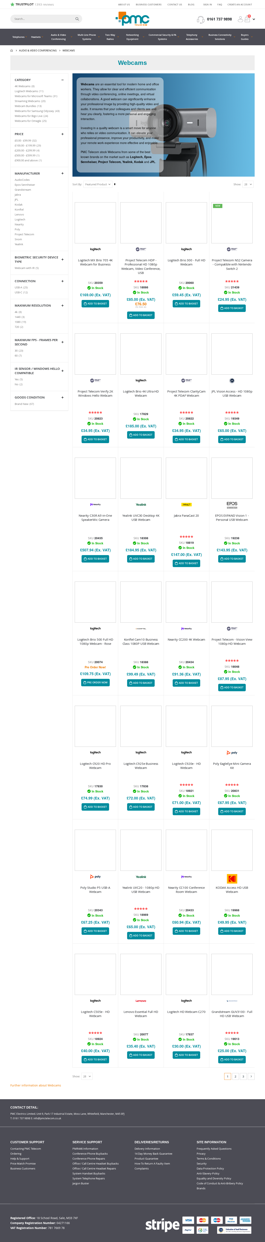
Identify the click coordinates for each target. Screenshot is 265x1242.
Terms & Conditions (209, 1158)
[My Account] (240, 19)
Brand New (25, 404)
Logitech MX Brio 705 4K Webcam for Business (95, 262)
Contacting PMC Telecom (25, 1148)
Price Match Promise (23, 1163)
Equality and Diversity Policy (214, 1178)
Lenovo (19, 214)
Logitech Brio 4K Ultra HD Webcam (141, 393)
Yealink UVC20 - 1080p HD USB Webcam (140, 889)
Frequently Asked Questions (214, 1148)
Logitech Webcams (30, 91)
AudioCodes (22, 180)
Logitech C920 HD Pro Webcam (95, 765)
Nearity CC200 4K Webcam (186, 639)
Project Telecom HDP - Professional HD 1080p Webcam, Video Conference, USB (140, 266)
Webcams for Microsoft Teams (36, 96)
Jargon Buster (80, 1183)
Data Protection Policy (210, 1168)
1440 (20, 317)
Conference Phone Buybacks (90, 1153)
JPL (16, 199)
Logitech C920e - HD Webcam (186, 765)
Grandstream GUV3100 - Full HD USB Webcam (232, 1014)
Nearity (19, 224)
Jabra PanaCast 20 (186, 515)
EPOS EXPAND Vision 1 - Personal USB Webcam (232, 517)
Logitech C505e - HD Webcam (95, 1014)
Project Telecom (24, 234)
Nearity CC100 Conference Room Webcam (186, 889)
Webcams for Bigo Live (32, 116)
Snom (18, 239)
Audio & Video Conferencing (38, 50)
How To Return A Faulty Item (152, 1163)
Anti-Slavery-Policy (208, 1173)
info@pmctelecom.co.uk (47, 1118)
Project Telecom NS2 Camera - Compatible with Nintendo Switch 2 (232, 264)
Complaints (142, 1168)
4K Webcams (25, 86)
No (19, 384)
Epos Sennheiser (25, 185)
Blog (191, 4)
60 (19, 355)
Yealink (19, 244)
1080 (21, 322)
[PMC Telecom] (132, 18)
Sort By (76, 184)
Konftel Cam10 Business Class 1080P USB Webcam (141, 641)
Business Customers (148, 4)
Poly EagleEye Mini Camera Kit (232, 765)
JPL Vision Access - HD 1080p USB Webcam (232, 393)
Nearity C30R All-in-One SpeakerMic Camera (95, 517)
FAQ (219, 4)
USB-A (22, 287)
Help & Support (19, 1158)
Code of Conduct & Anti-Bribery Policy (220, 1183)
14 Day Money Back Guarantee (153, 1153)
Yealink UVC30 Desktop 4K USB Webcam (140, 517)
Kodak (19, 204)
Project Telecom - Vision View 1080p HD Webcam (232, 641)
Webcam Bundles (29, 106)
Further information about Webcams (35, 1085)
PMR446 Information (85, 1148)
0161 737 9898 (219, 19)
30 (19, 350)
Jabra (18, 194)
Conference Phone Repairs (88, 1158)
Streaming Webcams (31, 101)
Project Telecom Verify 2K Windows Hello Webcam (95, 393)
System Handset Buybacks (88, 1173)
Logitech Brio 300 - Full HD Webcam (186, 262)
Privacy (201, 1153)
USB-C (22, 292)
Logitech (20, 219)
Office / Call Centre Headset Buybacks (95, 1163)
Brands (201, 1188)
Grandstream (23, 190)
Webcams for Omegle (31, 121)
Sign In (207, 4)
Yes (19, 379)
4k (19, 312)
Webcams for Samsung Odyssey (38, 111)
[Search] (77, 19)
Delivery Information (147, 1148)
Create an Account (240, 4)
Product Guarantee (146, 1158)
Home (11, 50)
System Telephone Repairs (88, 1178)
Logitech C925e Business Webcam (141, 765)
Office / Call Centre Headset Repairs (94, 1168)
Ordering (15, 1153)
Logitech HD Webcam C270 (186, 1012)
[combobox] (46, 19)
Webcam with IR (27, 268)
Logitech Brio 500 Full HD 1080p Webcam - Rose (95, 641)
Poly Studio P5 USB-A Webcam (95, 889)
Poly (17, 229)
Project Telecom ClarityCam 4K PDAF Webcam (186, 393)
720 (19, 327)
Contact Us (174, 4)
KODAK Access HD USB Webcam (232, 889)
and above (29, 160)
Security (202, 1163)
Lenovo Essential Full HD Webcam (141, 1014)
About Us (124, 4)
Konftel (19, 209)
